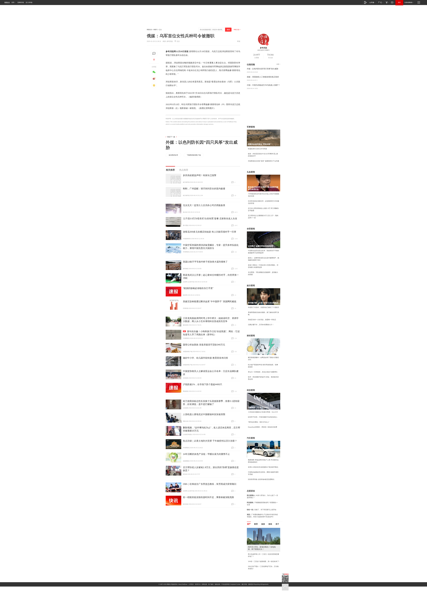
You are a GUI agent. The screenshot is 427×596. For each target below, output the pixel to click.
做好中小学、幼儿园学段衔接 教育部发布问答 (205, 358)
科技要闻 (251, 390)
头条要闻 (251, 172)
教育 (256, 524)
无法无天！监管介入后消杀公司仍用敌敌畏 (204, 205)
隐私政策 (217, 591)
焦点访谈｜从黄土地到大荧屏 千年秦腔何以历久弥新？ (210, 441)
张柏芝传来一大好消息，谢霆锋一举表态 (262, 319)
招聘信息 (204, 591)
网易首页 (7, 2)
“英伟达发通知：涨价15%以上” (258, 422)
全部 (277, 64)
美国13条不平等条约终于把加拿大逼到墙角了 (205, 261)
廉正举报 (244, 591)
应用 (13, 2)
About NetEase (182, 591)
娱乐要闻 (251, 285)
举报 (238, 41)
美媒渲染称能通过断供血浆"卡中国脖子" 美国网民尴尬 (209, 301)
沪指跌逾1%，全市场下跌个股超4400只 (202, 384)
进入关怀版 (29, 2)
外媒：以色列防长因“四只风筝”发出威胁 (262, 69)
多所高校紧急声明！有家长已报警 (199, 175)
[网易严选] (380, 2)
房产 (249, 524)
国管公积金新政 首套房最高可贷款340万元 (204, 344)
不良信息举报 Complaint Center (230, 591)
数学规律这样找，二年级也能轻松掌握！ (262, 569)
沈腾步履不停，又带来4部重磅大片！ (261, 324)
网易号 (156, 29)
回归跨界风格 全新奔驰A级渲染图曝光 (261, 479)
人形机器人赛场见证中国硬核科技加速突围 (204, 414)
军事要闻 (251, 127)
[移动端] (365, 2)
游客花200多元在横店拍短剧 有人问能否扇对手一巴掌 (209, 232)
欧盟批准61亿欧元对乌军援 (257, 149)
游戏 (270, 524)
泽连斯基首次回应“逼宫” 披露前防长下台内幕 (263, 161)
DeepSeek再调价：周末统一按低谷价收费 (262, 427)
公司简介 (191, 591)
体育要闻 (251, 229)
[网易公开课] (372, 2)
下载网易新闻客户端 (194, 155)
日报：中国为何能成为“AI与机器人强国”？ (263, 85)
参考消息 (170, 41)
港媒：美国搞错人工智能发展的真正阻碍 (263, 77)
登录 (399, 2)
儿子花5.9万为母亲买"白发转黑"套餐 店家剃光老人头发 (210, 218)
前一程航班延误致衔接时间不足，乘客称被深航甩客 (208, 497)
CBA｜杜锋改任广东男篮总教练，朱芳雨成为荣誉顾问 (209, 484)
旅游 (263, 524)
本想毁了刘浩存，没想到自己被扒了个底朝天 (263, 307)
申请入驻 (236, 29)
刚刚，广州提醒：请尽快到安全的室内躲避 (204, 188)
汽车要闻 (251, 438)
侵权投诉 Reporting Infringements (258, 591)
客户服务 (211, 591)
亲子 (277, 524)
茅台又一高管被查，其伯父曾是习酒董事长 (263, 372)
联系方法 (197, 591)
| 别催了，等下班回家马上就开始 (261, 510)
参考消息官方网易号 (264, 50)
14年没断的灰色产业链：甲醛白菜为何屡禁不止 (206, 454)
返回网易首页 (173, 155)
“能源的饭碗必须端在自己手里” (198, 288)
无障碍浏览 (20, 2)
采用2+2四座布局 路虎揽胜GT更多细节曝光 (263, 467)
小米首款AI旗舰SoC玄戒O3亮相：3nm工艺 (263, 412)
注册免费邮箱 (408, 2)
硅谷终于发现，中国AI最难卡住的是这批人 (262, 417)
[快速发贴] (154, 53)
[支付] (387, 2)
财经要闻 (251, 336)
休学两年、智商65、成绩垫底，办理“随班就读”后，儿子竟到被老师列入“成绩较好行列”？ (263, 554)
